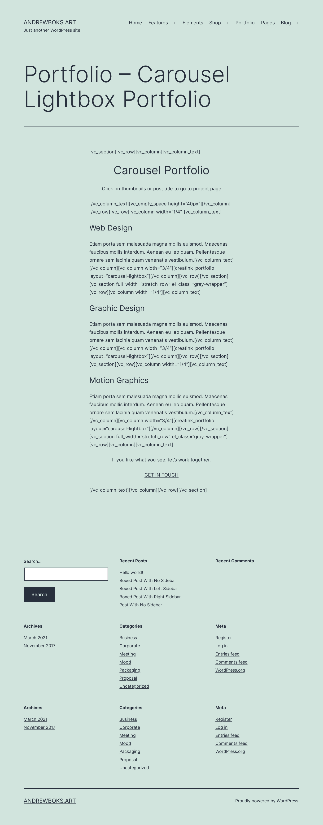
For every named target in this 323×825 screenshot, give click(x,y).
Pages (268, 23)
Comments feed (231, 662)
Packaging (129, 670)
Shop (215, 23)
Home (135, 23)
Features (158, 23)
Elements (193, 23)
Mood (125, 662)
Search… (33, 561)
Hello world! (131, 572)
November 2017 (39, 645)
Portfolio (245, 23)
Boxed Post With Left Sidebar (148, 588)
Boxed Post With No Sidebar (147, 580)
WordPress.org (230, 670)
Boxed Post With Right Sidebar (150, 596)
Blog (286, 23)
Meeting (127, 653)
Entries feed (227, 653)
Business (128, 637)
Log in (221, 645)
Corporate (129, 645)
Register (223, 637)
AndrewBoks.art (50, 22)
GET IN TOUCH (161, 475)
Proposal (128, 678)
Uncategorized (134, 686)
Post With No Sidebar (140, 604)
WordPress (287, 800)
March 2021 (35, 637)
